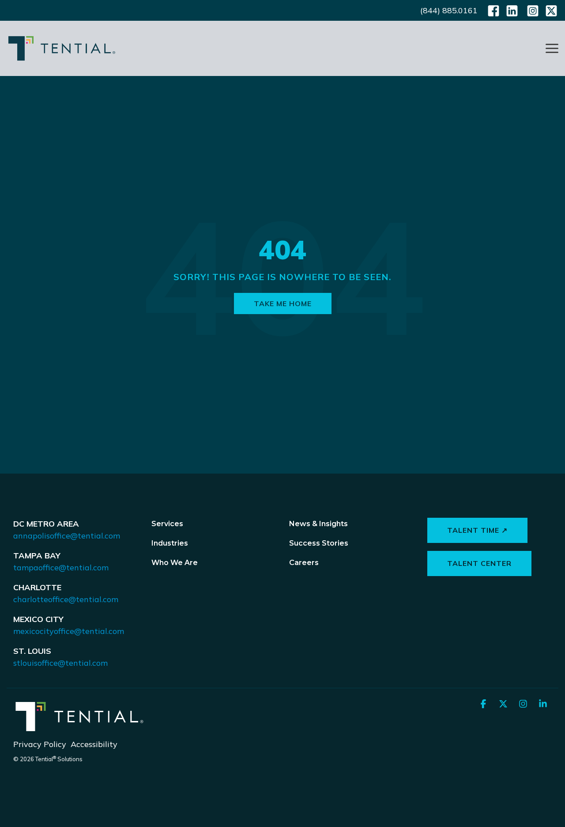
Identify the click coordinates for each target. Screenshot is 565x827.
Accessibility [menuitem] (94, 744)
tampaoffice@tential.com (61, 567)
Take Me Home (283, 303)
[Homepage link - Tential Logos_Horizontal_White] (79, 729)
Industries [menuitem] (169, 543)
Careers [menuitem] (304, 562)
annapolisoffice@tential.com (66, 536)
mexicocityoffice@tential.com (68, 631)
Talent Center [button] (479, 563)
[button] (552, 48)
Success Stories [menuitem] (318, 543)
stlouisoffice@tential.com (60, 663)
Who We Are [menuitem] (174, 562)
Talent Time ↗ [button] (477, 530)
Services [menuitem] (167, 524)
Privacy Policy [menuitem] (39, 744)
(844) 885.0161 (449, 10)
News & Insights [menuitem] (318, 524)
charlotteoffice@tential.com (65, 599)
